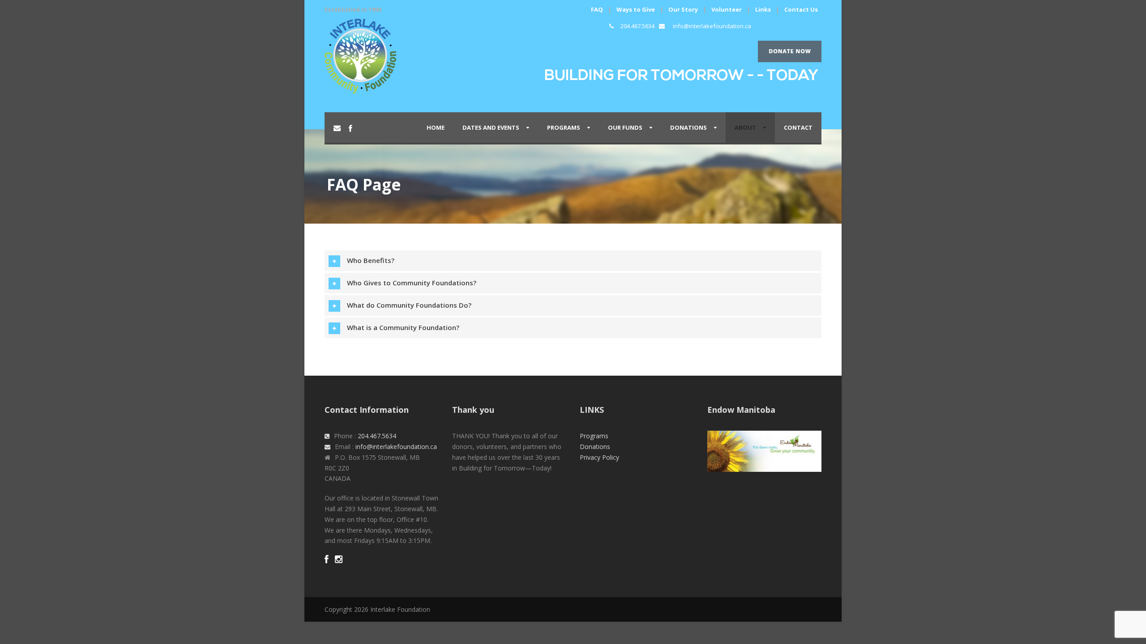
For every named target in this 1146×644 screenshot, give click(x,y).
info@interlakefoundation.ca (712, 26)
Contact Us (801, 9)
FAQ (597, 9)
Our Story (683, 9)
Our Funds (625, 127)
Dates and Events (490, 127)
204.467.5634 (637, 26)
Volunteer (726, 9)
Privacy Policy (599, 457)
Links (763, 9)
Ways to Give (635, 9)
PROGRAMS (563, 127)
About (745, 127)
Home (436, 127)
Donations (688, 127)
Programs (594, 436)
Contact (798, 127)
